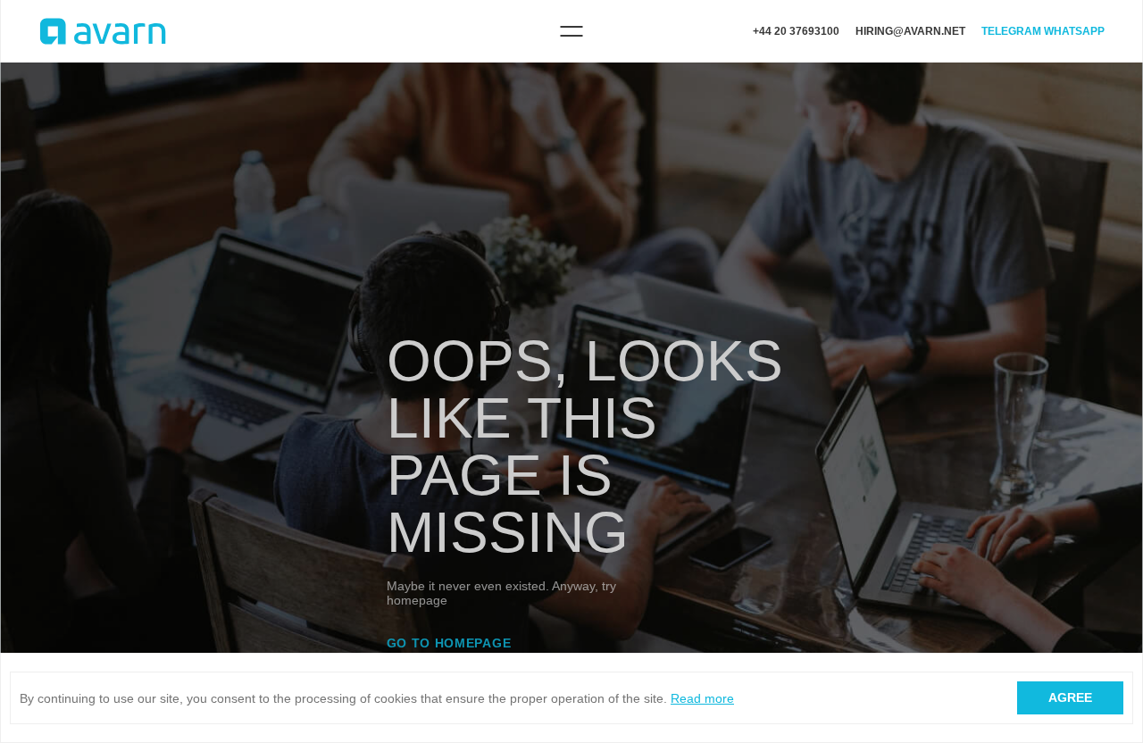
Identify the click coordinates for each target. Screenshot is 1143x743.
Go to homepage (449, 643)
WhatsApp (1074, 31)
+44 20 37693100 (796, 31)
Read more (702, 698)
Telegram (1011, 31)
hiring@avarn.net (910, 31)
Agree (1070, 697)
